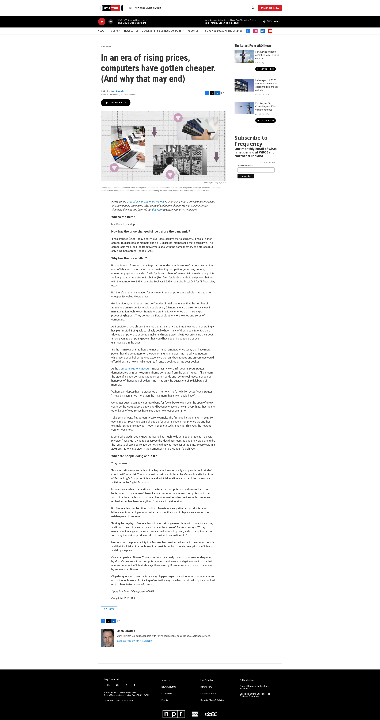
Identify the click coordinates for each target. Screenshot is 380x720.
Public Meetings (247, 680)
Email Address (245, 165)
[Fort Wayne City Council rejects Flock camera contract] (244, 108)
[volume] (110, 21)
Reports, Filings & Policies (212, 700)
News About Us (169, 687)
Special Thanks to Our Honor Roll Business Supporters (255, 695)
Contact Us (167, 694)
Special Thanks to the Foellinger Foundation (254, 687)
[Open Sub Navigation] (106, 31)
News (101, 31)
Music (114, 31)
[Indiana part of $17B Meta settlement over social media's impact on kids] (244, 85)
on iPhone (119, 700)
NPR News (106, 46)
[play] (101, 21)
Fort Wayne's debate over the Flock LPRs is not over (267, 55)
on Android (128, 700)
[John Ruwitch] (107, 638)
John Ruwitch (117, 91)
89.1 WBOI (144, 695)
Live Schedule (207, 680)
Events (165, 700)
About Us (193, 31)
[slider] (115, 21)
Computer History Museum (135, 368)
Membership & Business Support (161, 31)
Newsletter (131, 31)
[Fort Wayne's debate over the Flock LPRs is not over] (244, 56)
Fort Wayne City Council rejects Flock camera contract (266, 106)
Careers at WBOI (208, 694)
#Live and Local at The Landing (224, 31)
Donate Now (271, 7)
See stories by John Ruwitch (134, 640)
